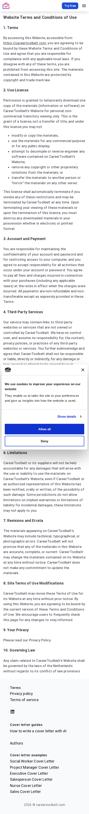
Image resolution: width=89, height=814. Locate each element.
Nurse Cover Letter (26, 785)
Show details (66, 416)
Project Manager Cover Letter (34, 767)
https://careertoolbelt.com (24, 43)
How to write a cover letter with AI (38, 731)
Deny (44, 441)
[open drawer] (84, 6)
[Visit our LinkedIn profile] (44, 712)
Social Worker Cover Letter (32, 761)
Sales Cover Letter (25, 791)
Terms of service (24, 700)
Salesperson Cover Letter (31, 779)
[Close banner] (82, 369)
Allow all (44, 429)
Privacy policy (21, 693)
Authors (16, 743)
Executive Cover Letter (29, 773)
